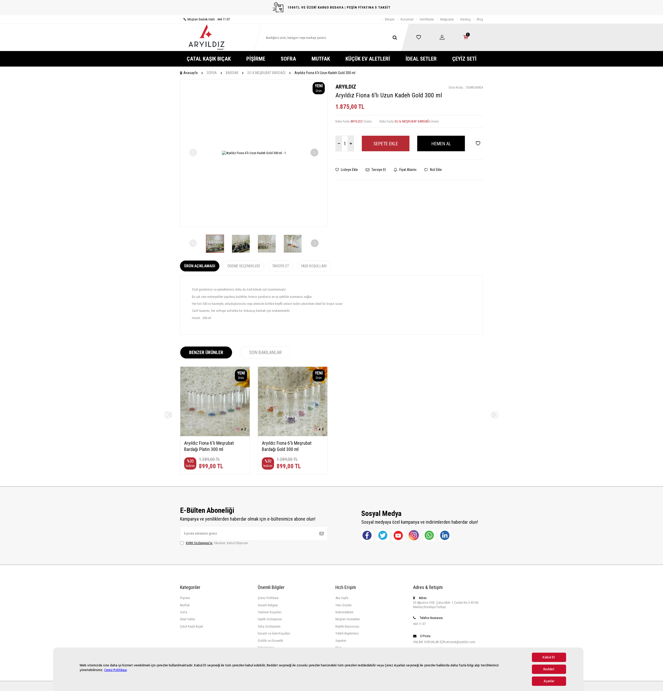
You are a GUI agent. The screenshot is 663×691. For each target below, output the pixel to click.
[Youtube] (398, 535)
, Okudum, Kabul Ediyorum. (217, 543)
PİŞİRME (255, 59)
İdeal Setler (187, 619)
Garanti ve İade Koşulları (274, 633)
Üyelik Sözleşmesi (270, 619)
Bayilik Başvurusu (347, 626)
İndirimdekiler (344, 612)
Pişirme (185, 598)
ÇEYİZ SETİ (464, 59)
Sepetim (340, 641)
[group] (253, 153)
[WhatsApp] (429, 535)
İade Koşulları (314, 266)
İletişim (389, 19)
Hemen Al (441, 143)
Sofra (183, 612)
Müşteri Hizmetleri (347, 619)
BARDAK (232, 73)
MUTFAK (321, 59)
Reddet (548, 669)
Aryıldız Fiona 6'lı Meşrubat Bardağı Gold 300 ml (287, 446)
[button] (314, 152)
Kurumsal (407, 19)
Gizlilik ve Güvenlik (270, 641)
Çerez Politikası (115, 670)
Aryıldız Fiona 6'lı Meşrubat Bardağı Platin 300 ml (209, 446)
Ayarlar (549, 681)
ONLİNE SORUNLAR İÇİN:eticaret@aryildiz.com (444, 642)
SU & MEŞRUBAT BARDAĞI (266, 73)
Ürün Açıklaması (199, 266)
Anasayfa (190, 73)
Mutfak (185, 605)
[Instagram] (414, 535)
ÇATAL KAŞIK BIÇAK (209, 59)
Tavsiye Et (378, 170)
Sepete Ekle (385, 143)
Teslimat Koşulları (270, 612)
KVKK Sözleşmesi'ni (199, 543)
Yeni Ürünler (343, 605)
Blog (480, 19)
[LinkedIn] (445, 535)
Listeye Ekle (349, 170)
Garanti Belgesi (268, 605)
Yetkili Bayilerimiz (347, 633)
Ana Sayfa (341, 598)
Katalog (465, 19)
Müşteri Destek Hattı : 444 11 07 (209, 19)
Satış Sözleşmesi (269, 626)
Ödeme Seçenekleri (243, 266)
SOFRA (288, 59)
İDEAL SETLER (421, 59)
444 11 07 (419, 624)
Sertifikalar (427, 19)
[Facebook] (367, 535)
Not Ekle (435, 170)
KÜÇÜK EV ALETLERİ (367, 59)
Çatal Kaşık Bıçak (191, 626)
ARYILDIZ (345, 87)
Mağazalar (447, 19)
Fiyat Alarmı (407, 170)
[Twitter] (382, 535)
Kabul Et (549, 657)
